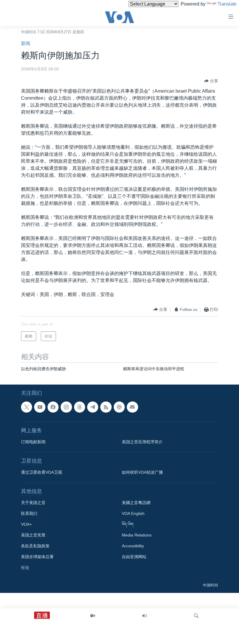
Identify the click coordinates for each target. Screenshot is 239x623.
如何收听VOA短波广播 (142, 472)
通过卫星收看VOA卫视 (41, 472)
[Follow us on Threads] (79, 407)
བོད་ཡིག (127, 524)
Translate (227, 3)
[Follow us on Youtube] (39, 407)
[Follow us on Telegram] (92, 407)
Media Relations (137, 535)
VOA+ (26, 524)
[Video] (92, 615)
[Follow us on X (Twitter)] (26, 407)
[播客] (119, 407)
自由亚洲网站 (134, 557)
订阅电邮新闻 (33, 442)
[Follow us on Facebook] (53, 407)
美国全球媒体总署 (37, 557)
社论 (25, 567)
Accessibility (133, 546)
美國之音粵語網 (136, 503)
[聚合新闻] (105, 407)
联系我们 (29, 513)
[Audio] (144, 615)
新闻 (25, 43)
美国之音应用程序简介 (142, 442)
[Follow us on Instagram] (66, 407)
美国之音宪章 (33, 535)
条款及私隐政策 (35, 546)
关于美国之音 (33, 503)
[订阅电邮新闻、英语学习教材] (132, 407)
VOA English (133, 513)
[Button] (211, 80)
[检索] (196, 615)
